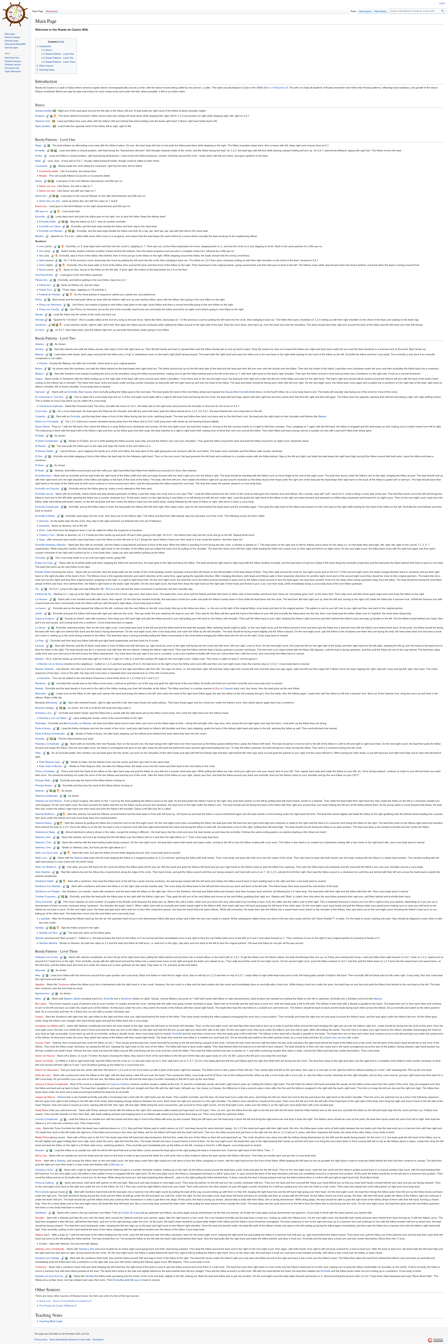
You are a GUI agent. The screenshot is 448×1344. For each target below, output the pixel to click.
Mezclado (40, 693)
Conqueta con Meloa (46, 1025)
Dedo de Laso (43, 1075)
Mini (108, 588)
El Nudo (39, 470)
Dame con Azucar (45, 1055)
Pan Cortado (42, 1191)
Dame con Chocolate (46, 421)
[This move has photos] (54, 110)
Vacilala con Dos (48, 932)
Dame (38, 181)
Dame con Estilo (44, 1060)
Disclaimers (98, 1339)
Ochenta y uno (43, 712)
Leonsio (39, 645)
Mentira (39, 236)
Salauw (39, 1234)
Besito (38, 368)
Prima (38, 299)
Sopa (42, 539)
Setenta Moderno (44, 814)
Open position (43, 126)
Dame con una (47, 186)
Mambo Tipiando (44, 669)
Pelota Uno (41, 280)
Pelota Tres (45, 289)
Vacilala (39, 927)
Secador (39, 1217)
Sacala (39, 314)
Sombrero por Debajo (47, 1258)
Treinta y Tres (46, 535)
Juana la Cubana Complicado (51, 1084)
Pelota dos (45, 285)
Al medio (40, 150)
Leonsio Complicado (46, 1119)
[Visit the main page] (15, 14)
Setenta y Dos (43, 837)
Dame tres (41, 206)
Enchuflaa (118, 1279)
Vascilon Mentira (48, 943)
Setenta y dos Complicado (49, 1248)
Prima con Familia (49, 309)
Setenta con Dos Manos (48, 800)
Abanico (39, 344)
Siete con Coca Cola (46, 852)
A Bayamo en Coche (46, 957)
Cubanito (40, 416)
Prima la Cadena (44, 1182)
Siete (42, 260)
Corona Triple (42, 1042)
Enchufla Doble (47, 221)
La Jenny (40, 627)
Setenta (39, 790)
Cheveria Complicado (51, 406)
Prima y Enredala (44, 771)
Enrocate (40, 557)
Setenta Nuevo (43, 822)
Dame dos (41, 195)
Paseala (39, 738)
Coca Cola (41, 411)
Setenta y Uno (43, 847)
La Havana (41, 599)
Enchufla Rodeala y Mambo (50, 544)
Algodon (39, 984)
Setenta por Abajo (45, 832)
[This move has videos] (51, 115)
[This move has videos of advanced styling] (54, 115)
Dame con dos (47, 190)
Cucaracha (41, 165)
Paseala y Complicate (47, 743)
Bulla (38, 160)
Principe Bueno (43, 785)
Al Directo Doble (44, 451)
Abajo (38, 145)
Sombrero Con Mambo (48, 886)
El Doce (39, 465)
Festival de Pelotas (49, 294)
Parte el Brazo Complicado (50, 733)
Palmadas (40, 723)
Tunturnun (63, 984)
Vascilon (39, 938)
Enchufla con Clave (49, 226)
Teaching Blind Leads (51, 1321)
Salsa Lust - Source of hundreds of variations (64, 1301)
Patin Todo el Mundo (50, 766)
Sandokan (40, 1212)
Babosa (39, 354)
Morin (38, 1160)
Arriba (38, 155)
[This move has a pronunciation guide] (47, 115)
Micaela (39, 1150)
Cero (41, 246)
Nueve (42, 269)
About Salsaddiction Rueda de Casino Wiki (70, 1339)
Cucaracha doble (48, 171)
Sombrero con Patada (47, 891)
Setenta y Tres (43, 842)
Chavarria (44, 678)
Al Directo (40, 446)
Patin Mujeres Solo (49, 762)
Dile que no (41, 211)
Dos (217, 688)
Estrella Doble (43, 571)
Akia (37, 975)
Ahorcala (40, 970)
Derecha (43, 521)
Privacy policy (40, 1339)
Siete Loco (41, 857)
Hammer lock (42, 121)
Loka (38, 1128)
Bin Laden (40, 1003)
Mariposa (40, 683)
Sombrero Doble (44, 881)
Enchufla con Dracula (47, 488)
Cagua (39, 378)
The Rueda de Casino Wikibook (56, 1305)
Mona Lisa (41, 1155)
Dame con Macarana (46, 1069)
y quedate (44, 918)
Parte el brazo (43, 728)
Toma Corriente (43, 901)
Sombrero (40, 324)
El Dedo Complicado (46, 440)
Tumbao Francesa (45, 896)
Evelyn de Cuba (44, 562)
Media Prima (42, 1137)
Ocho (42, 265)
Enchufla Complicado (47, 506)
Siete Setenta (42, 872)
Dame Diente (42, 426)
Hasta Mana (42, 1110)
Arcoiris (39, 349)
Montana (51, 702)
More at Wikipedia (275, 87)
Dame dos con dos (49, 201)
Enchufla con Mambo (50, 230)
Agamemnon (42, 993)
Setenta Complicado (46, 795)
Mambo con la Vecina (51, 663)
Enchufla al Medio (45, 515)
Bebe (38, 998)
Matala (43, 175)
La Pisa (39, 640)
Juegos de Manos (45, 1097)
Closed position (43, 110)
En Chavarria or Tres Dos (49, 397)
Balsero (39, 373)
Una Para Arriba (44, 274)
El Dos (38, 456)
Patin (38, 752)
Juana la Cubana (44, 618)
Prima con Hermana (50, 304)
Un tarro (39, 329)
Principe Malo (42, 780)
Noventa (39, 707)
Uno (41, 251)
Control (39, 1016)
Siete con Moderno (45, 866)
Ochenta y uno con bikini (52, 718)
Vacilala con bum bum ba (49, 1276)
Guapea (39, 115)
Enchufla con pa (44, 493)
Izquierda (44, 525)
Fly (36, 588)
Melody (39, 688)
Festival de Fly (43, 594)
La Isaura (40, 608)
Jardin (38, 613)
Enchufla (40, 216)
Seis (41, 255)
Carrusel (40, 391)
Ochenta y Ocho (44, 1169)
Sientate (39, 319)
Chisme (43, 363)
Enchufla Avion (43, 475)
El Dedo (39, 435)
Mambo (39, 658)
